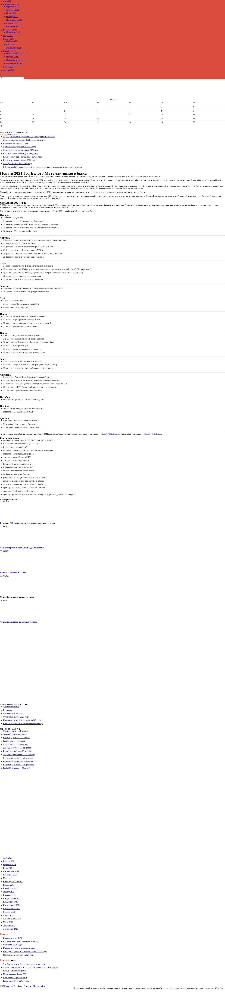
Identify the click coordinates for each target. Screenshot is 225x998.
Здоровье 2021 (12, 10)
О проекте (28, 986)
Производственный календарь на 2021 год (22, 720)
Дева (17, 748)
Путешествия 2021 (14, 63)
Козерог (18, 761)
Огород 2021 (12, 16)
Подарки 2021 (12, 57)
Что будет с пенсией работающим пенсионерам (24, 964)
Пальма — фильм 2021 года (15, 143)
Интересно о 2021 (11, 4)
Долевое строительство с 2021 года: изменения (24, 140)
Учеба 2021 (8, 67)
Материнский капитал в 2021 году (18, 955)
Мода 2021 (8, 35)
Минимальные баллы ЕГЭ (15, 974)
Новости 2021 (9, 39)
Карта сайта (39, 986)
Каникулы (7, 710)
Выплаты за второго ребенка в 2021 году (21, 941)
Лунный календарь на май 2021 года (19, 147)
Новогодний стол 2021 (16, 53)
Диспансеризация (11, 707)
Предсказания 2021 (14, 20)
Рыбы (16, 768)
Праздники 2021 (13, 32)
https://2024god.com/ (109, 434)
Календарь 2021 (10, 30)
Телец (15, 734)
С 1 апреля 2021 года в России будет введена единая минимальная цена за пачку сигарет (42, 167)
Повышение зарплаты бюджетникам (19, 948)
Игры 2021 (11, 13)
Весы (17, 751)
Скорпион (19, 754)
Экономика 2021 (13, 48)
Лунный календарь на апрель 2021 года (20, 150)
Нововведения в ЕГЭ (12, 938)
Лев (15, 744)
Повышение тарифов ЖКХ (15, 977)
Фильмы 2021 (9, 70)
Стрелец (18, 758)
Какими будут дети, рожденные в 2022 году (22, 157)
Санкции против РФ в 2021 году (17, 163)
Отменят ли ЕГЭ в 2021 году (16, 717)
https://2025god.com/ (152, 434)
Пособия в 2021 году (12, 945)
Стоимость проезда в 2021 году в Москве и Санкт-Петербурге (30, 967)
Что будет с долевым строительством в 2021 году (25, 951)
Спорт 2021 (11, 44)
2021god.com (7, 986)
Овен (16, 731)
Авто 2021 (7, 858)
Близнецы (16, 738)
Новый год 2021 (10, 51)
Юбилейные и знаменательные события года (23, 723)
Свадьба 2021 (12, 23)
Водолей (18, 765)
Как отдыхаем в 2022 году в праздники (20, 153)
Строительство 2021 (15, 27)
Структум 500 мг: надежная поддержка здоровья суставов (29, 136)
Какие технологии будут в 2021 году (19, 160)
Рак (14, 741)
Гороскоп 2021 (12, 6)
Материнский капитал (13, 713)
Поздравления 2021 (15, 60)
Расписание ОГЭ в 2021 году (16, 981)
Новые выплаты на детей (14, 971)
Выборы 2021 (12, 41)
